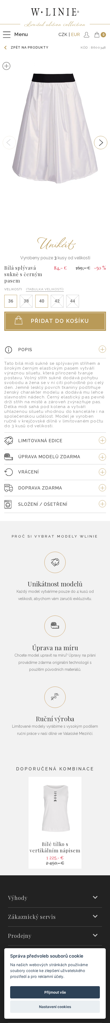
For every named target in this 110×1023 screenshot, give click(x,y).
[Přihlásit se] (85, 34)
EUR (75, 34)
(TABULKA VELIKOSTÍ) (45, 289)
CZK (62, 34)
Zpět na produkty (29, 47)
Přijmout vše (55, 992)
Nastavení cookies (55, 1007)
